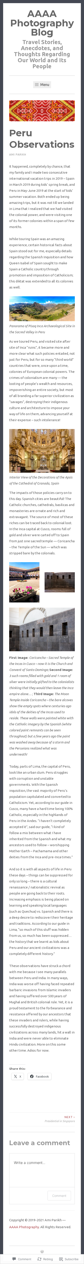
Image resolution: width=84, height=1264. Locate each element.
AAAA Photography (24, 1227)
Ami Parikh (17, 154)
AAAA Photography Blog (42, 23)
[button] (24, 582)
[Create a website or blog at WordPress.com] (42, 1252)
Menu (44, 85)
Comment (59, 1196)
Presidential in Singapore (60, 1119)
